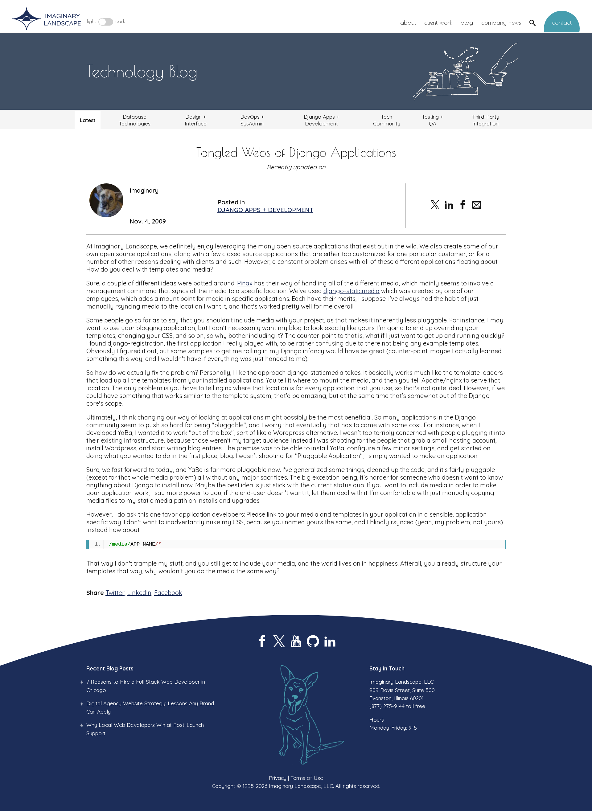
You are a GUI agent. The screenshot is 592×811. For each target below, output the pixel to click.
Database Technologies (134, 119)
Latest (87, 120)
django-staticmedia (351, 291)
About (408, 22)
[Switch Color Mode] (105, 22)
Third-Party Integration (485, 119)
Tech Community (386, 119)
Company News (501, 22)
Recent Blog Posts (110, 668)
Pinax (245, 283)
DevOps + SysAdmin (252, 119)
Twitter (115, 592)
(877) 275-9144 (387, 705)
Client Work (438, 22)
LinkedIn (139, 592)
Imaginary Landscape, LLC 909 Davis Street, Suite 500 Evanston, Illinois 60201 (402, 689)
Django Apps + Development (321, 119)
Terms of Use (306, 777)
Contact (562, 22)
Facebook (168, 592)
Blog (467, 22)
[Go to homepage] (46, 19)
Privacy (277, 777)
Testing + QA (432, 119)
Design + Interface (196, 119)
